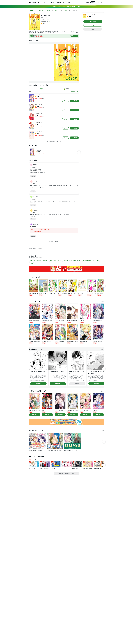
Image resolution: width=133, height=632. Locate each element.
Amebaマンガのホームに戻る (66, 473)
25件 (50, 21)
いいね (33, 176)
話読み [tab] (67, 89)
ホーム (44, 2)
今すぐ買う (92, 25)
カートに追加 (74, 100)
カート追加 (93, 21)
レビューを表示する (37, 231)
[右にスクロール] (77, 40)
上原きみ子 (48, 17)
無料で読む (38, 383)
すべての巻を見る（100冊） (53, 141)
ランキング (51, 2)
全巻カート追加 (74, 35)
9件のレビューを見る (53, 241)
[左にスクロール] (74, 40)
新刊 (64, 2)
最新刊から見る (75, 92)
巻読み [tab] (41, 89)
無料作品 (59, 2)
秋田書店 (47, 19)
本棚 (69, 2)
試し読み (65, 100)
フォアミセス (53, 19)
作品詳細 (77, 383)
